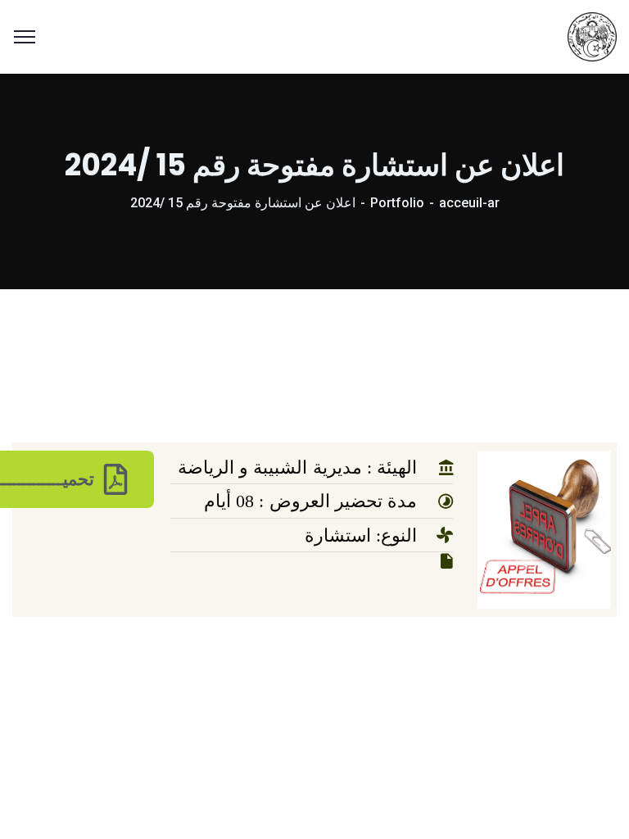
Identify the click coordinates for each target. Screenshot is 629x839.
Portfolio (397, 203)
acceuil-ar (469, 203)
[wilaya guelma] (592, 35)
